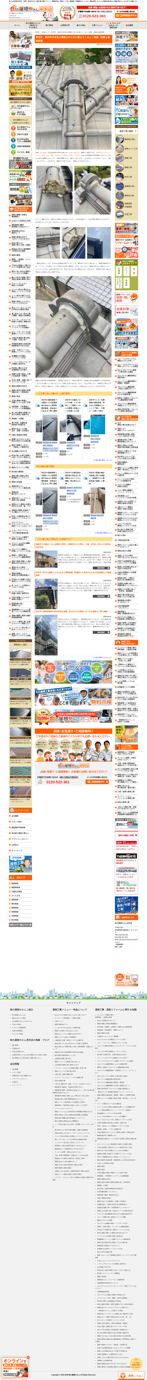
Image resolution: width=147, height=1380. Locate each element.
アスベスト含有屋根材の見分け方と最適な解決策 (21, 462)
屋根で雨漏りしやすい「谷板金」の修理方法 (20, 446)
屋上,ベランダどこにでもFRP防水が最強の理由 (21, 308)
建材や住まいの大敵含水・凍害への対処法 (20, 430)
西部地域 (14, 883)
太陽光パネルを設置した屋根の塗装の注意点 (126, 502)
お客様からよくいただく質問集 (107, 1036)
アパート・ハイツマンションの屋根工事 (126, 797)
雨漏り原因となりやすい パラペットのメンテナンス (72, 1133)
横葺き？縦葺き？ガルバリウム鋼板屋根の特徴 (127, 399)
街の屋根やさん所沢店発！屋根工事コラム (26, 1058)
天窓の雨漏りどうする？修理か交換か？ (21, 598)
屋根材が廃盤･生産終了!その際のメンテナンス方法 (114, 1154)
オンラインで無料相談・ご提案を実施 (67, 1018)
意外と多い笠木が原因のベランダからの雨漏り (21, 272)
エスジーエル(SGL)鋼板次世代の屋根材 (21, 544)
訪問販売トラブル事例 (126, 687)
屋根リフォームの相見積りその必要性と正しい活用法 (127, 654)
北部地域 (14, 916)
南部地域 (14, 900)
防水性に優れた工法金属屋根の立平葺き (19, 369)
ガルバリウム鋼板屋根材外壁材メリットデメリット (127, 404)
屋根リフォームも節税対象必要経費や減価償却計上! (127, 813)
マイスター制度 (17, 1034)
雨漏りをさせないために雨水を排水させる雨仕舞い (114, 1336)
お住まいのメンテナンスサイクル (108, 1261)
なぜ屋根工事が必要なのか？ (126, 424)
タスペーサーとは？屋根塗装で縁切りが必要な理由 (114, 1144)
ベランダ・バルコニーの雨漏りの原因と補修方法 (21, 320)
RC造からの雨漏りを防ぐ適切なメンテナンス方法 (21, 580)
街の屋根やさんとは (19, 1015)
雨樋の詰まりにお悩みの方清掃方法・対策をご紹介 (127, 775)
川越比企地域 (16, 891)
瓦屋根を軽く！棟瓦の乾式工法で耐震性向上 (112, 1204)
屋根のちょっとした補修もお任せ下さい (68, 1034)
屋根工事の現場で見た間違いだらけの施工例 (126, 596)
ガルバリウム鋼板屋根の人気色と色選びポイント (113, 1085)
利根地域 (14, 912)
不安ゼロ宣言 (16, 1024)
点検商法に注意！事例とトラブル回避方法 (69, 1040)
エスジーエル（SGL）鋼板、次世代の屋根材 (112, 1298)
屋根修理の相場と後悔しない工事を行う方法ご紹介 (72, 1096)
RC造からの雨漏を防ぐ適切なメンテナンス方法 (113, 1230)
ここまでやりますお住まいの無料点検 (113, 25)
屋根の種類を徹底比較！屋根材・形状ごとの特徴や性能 (116, 1095)
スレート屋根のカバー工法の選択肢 (127, 474)
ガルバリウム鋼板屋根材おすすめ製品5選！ (126, 393)
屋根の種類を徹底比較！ (122, 463)
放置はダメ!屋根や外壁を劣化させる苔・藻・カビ (21, 505)
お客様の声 (65, 25)
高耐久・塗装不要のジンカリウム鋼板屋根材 (21, 556)
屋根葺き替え (130, 139)
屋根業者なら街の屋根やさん (22, 1075)
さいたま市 (15, 896)
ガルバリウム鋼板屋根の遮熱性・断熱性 (126, 382)
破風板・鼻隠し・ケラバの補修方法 (109, 1129)
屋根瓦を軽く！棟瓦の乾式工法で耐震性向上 (126, 579)
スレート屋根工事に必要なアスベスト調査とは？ (21, 622)
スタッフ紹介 (17, 822)
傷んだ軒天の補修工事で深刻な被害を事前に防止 (21, 278)
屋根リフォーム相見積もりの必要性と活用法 (70, 1102)
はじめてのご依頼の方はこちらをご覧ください (70, 1015)
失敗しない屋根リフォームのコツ (126, 429)
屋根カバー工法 (131, 149)
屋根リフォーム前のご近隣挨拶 (65, 1037)
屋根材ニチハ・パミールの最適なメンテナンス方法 (127, 513)
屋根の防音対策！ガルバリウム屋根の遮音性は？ (127, 410)
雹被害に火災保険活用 (104, 1360)
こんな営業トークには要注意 (126, 682)
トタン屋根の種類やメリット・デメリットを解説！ (114, 1110)
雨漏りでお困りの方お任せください (67, 1031)
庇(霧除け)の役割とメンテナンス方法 (19, 357)
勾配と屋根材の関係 (19, 435)
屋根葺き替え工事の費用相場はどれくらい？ (126, 441)
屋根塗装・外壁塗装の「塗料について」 (110, 1030)
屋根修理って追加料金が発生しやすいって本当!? (126, 704)
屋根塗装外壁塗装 (128, 205)
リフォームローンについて (64, 1108)
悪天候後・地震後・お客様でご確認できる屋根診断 (114, 1027)
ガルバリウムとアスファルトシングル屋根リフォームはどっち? (22, 524)
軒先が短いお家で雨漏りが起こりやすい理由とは (21, 456)
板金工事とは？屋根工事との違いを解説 (21, 244)
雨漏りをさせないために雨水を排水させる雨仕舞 (21, 440)
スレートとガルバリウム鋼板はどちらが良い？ (126, 360)
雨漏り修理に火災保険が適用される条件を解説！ (126, 624)
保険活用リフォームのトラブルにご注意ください (127, 715)
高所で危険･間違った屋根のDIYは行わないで (112, 1233)
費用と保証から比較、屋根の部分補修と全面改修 (127, 446)
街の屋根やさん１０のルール (22, 1021)
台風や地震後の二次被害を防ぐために (126, 573)
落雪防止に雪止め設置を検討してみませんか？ (70, 1146)
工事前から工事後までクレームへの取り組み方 (126, 665)
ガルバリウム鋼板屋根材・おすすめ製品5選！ (112, 1064)
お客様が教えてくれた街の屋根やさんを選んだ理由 (29, 1055)
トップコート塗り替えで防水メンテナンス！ (21, 628)
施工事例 (49, 25)
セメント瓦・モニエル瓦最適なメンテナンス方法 (21, 332)
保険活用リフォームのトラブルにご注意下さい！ (113, 1307)
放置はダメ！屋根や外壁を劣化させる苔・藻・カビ (114, 1317)
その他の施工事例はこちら (103, 533)
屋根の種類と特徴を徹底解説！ (19, 215)
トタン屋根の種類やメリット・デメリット (126, 491)
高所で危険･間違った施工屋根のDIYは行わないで (21, 562)
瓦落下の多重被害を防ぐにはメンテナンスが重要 (126, 562)
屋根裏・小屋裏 (18, 419)
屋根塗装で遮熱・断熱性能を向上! (126, 612)
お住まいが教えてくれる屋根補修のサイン (126, 452)
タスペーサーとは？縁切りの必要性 (19, 284)
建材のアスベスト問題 (20, 467)
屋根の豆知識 (17, 482)
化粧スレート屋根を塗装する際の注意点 (125, 508)
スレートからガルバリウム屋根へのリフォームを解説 (127, 365)
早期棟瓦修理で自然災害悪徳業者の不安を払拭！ (21, 345)
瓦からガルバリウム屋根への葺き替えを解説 (126, 371)
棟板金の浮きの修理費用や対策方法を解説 (21, 250)
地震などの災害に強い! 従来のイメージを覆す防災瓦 (115, 1211)
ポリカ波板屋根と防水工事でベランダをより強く (127, 770)
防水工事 (128, 177)
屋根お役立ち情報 (124, 551)
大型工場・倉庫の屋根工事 (64, 1074)
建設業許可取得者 (18, 827)
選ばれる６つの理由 (19, 1018)
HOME (37, 32)
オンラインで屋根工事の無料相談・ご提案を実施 (126, 648)
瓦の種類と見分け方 (19, 451)
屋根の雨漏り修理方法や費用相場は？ (21, 574)
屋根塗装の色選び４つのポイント (124, 601)
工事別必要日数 (123, 540)
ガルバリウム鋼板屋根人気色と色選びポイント (126, 388)
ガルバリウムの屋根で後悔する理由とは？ (20, 538)
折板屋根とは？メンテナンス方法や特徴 (126, 497)
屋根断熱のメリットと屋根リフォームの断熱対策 (21, 610)
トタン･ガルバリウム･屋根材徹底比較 (20, 531)
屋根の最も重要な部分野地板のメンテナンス (20, 477)
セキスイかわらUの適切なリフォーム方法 (111, 1039)
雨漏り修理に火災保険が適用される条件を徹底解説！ (115, 1367)
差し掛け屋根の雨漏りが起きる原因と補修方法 (21, 413)
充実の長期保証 (17, 1031)
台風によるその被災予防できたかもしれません (127, 556)
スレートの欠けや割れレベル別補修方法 (126, 480)
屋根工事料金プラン (61, 1024)
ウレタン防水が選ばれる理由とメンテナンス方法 (21, 290)
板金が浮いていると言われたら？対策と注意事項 (127, 698)
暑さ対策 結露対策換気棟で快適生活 (19, 424)
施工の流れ (81, 25)
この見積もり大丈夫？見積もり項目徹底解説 (126, 671)
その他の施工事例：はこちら (102, 460)
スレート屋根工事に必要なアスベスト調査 (111, 1217)
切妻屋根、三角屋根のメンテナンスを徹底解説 (21, 407)
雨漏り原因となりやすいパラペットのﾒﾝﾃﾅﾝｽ (21, 302)
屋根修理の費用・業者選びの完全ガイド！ (21, 226)
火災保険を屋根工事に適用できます (67, 1065)
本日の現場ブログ (18, 1051)
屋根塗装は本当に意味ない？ (18, 232)
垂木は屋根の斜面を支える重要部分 (67, 1121)
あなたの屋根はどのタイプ (106, 1020)
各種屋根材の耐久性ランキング (107, 1283)
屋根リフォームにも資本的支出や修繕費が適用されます (73, 1111)
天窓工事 (128, 214)
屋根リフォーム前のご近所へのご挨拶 (125, 660)
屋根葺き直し (130, 186)
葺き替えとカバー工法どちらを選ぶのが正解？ (126, 457)
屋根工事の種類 (126, 131)
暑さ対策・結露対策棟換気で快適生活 (110, 1188)
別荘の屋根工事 (123, 802)
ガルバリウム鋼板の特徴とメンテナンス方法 (21, 550)
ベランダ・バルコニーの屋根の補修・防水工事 (70, 1068)
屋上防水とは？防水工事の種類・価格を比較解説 (21, 314)
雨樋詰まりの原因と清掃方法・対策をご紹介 (70, 1158)
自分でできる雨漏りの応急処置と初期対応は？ (126, 618)
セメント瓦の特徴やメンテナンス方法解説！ (21, 326)
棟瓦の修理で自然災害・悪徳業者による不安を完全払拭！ (116, 1160)
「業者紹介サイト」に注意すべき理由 (126, 721)
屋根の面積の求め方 (19, 386)
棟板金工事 (129, 196)
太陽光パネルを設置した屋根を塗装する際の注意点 (72, 1171)
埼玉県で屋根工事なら (20, 833)
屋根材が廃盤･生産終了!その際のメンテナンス (21, 511)
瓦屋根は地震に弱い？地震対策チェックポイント (127, 584)
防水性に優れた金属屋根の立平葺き (109, 1301)
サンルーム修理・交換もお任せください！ (126, 758)
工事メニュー (97, 25)
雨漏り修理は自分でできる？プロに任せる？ (21, 238)
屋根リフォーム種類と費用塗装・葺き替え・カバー (127, 469)
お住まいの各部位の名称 (21, 221)
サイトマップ (17, 850)
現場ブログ (45, 32)
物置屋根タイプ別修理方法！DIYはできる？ (126, 753)
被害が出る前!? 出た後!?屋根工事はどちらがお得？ (127, 676)
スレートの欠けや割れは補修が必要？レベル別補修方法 (116, 1107)
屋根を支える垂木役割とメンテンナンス (20, 568)
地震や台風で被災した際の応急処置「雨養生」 (21, 375)
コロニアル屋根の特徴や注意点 (124, 485)
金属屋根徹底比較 (103, 1291)
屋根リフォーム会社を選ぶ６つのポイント (127, 546)
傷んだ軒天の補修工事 (104, 1252)
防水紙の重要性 (18, 472)
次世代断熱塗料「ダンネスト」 (123, 607)
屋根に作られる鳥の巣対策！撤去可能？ (126, 787)
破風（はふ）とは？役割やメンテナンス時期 (21, 634)
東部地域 (14, 908)
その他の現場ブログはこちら (102, 657)
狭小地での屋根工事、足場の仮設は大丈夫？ (112, 1054)
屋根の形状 (16, 396)
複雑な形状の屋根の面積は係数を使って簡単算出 (113, 1182)
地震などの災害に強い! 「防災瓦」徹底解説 (126, 590)
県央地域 (14, 904)
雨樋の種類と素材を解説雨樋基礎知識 (21, 616)
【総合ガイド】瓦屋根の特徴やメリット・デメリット (115, 1092)
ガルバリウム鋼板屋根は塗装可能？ (126, 376)
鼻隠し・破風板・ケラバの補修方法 (21, 260)
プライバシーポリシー (20, 839)
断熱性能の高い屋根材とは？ (18, 604)
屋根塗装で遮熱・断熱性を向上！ (108, 1195)
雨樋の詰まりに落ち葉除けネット (66, 1161)
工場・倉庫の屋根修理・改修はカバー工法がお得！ (127, 764)
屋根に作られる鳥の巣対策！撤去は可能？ (69, 1165)
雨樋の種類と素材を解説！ (64, 1168)
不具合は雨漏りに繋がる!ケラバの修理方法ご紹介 (21, 266)
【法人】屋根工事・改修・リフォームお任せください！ (73, 1084)
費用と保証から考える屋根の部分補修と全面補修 (71, 1115)
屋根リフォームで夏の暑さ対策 (65, 1071)
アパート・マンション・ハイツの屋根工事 (69, 1077)
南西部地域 (15, 887)
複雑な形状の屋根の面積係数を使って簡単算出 (21, 391)
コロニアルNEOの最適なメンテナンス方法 (126, 525)
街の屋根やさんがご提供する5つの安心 (33, 25)
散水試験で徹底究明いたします (65, 1055)
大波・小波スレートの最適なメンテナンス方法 (21, 351)
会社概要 (129, 25)
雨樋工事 (128, 167)
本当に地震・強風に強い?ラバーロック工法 (22, 381)
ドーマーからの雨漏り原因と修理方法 (20, 592)
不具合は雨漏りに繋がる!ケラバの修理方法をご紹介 (114, 1147)
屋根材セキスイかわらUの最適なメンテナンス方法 (127, 519)
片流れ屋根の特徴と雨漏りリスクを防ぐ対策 (21, 401)
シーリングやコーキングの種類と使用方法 (21, 363)
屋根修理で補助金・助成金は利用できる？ (126, 635)
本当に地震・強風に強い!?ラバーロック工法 (112, 1326)
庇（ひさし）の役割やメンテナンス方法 (21, 586)
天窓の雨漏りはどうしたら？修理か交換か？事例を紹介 (116, 1132)
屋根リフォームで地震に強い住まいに (67, 1062)
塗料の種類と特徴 (126, 835)
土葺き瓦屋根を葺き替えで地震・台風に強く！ (21, 339)
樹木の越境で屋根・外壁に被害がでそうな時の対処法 (127, 709)
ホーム (17, 25)
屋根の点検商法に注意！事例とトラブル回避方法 (126, 693)
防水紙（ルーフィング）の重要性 (108, 1273)
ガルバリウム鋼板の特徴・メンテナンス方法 (112, 1223)
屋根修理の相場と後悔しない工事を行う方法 (126, 435)
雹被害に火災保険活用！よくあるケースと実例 (126, 629)
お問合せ (15, 845)
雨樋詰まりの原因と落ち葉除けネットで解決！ (127, 781)
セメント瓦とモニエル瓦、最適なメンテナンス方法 (114, 1119)
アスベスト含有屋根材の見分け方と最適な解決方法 (114, 1214)
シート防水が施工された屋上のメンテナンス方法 (21, 296)
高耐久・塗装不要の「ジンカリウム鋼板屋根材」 (113, 1226)
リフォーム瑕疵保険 (19, 1027)
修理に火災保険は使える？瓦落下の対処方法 (127, 567)
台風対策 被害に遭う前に (63, 1058)
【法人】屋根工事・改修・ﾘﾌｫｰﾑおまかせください (127, 808)
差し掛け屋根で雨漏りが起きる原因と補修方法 (113, 1333)
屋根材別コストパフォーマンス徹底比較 (21, 487)
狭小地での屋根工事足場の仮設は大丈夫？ (126, 530)
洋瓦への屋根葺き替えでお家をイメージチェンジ (21, 517)
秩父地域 (14, 920)
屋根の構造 (16, 255)
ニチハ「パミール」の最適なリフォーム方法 (112, 1043)
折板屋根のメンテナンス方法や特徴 (109, 1113)
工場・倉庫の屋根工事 (126, 792)
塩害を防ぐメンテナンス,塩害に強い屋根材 (21, 499)
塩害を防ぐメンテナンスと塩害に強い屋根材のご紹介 (115, 1314)
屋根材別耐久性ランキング (18, 493)
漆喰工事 (128, 158)
